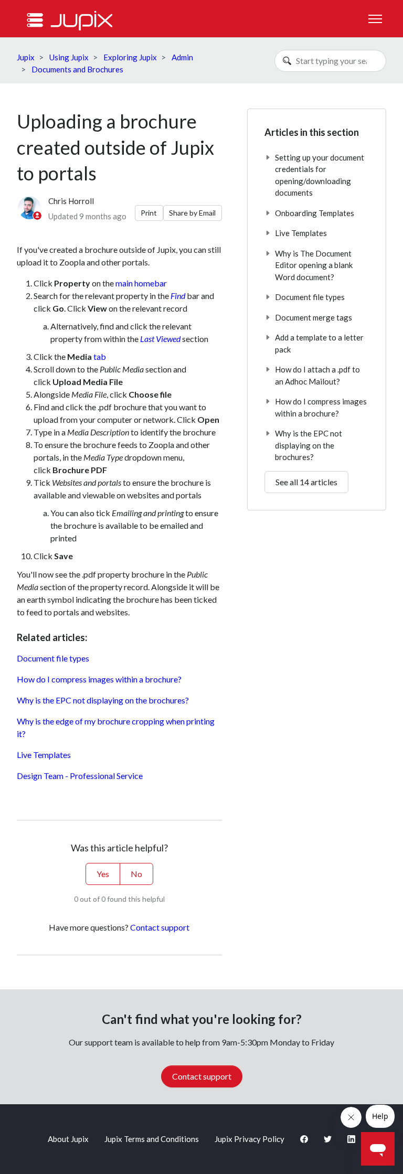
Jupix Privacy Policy (249, 1139)
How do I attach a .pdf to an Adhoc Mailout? (317, 375)
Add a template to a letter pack (319, 343)
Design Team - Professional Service (80, 776)
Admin (182, 57)
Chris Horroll (71, 201)
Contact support (159, 927)
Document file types (53, 658)
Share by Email (192, 212)
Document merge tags (313, 317)
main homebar (141, 283)
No (136, 874)
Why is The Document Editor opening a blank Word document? (314, 265)
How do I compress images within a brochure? (99, 679)
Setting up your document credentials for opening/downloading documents (319, 175)
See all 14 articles (306, 482)
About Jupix (68, 1139)
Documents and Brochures (77, 69)
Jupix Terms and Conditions (151, 1139)
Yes (103, 874)
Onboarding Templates (314, 213)
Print (149, 212)
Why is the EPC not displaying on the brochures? (103, 700)
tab (99, 356)
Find (178, 296)
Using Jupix (69, 57)
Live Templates (44, 755)
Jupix (26, 57)
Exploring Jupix (130, 57)
